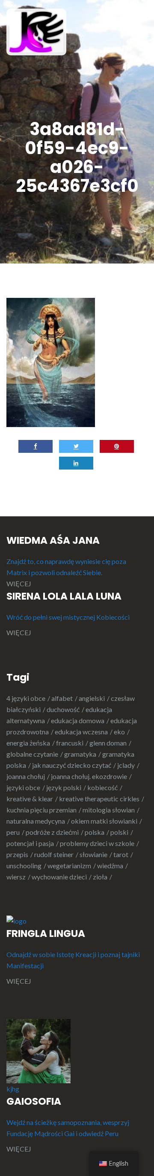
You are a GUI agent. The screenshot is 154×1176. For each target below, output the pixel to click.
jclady (126, 765)
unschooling (23, 865)
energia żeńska (28, 743)
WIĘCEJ (18, 583)
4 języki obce (25, 698)
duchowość (63, 709)
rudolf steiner (54, 854)
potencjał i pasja (30, 843)
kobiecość (102, 787)
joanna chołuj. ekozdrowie (89, 776)
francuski (69, 743)
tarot (120, 854)
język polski (63, 787)
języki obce (23, 787)
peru (13, 832)
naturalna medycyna (35, 821)
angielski (92, 698)
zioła (100, 877)
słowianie (93, 854)
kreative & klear (29, 798)
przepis (17, 854)
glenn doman (108, 743)
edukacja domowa (77, 720)
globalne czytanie (32, 754)
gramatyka (80, 754)
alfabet (62, 698)
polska (94, 832)
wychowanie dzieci (59, 877)
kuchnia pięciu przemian (41, 810)
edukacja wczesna (81, 731)
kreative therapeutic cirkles (99, 798)
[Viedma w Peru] (36, 31)
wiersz (16, 877)
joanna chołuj (25, 776)
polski (119, 832)
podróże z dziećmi (52, 832)
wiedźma (110, 865)
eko (119, 731)
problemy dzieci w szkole (97, 843)
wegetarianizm (69, 865)
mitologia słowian (109, 810)
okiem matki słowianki (104, 821)
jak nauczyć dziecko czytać (71, 765)
